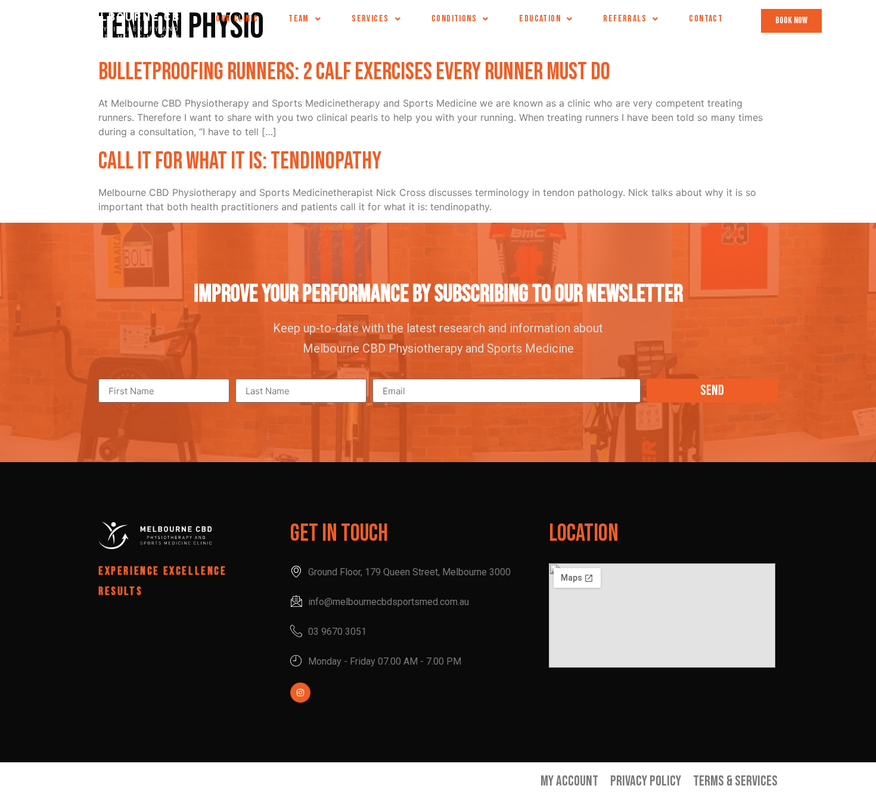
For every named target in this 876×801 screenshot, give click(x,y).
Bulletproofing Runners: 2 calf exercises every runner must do (354, 72)
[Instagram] (300, 692)
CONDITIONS (454, 18)
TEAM (298, 18)
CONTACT (706, 18)
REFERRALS (625, 18)
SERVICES (370, 18)
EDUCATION (540, 18)
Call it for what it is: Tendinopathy (239, 161)
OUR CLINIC (237, 18)
